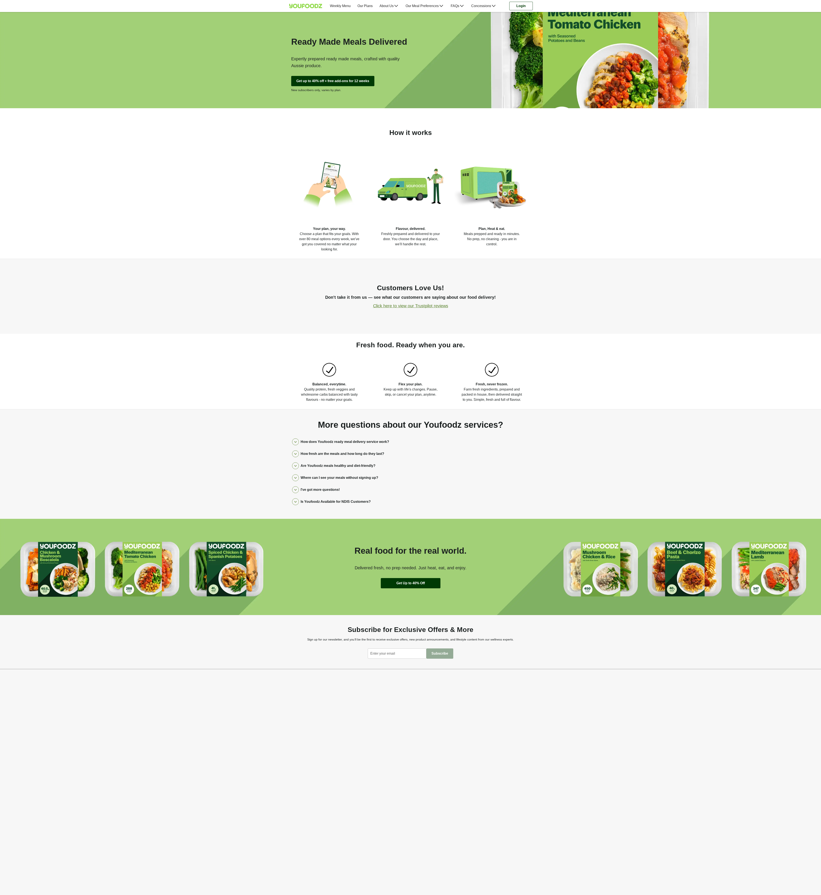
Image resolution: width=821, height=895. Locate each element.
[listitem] (329, 198)
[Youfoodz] (305, 6)
